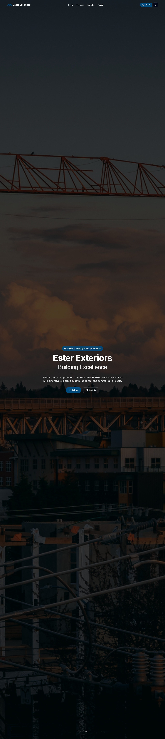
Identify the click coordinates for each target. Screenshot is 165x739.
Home (70, 5)
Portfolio (90, 5)
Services (80, 5)
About (100, 5)
